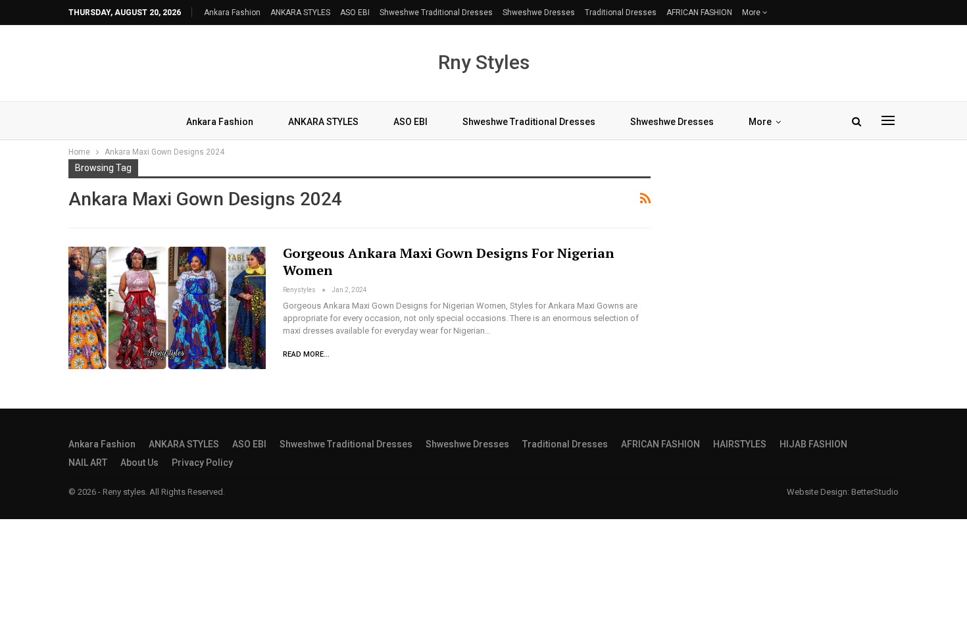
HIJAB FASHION (813, 444)
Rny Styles (484, 62)
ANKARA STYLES (300, 12)
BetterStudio (875, 492)
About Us (139, 462)
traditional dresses (621, 12)
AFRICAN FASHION (699, 12)
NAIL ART (87, 462)
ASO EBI (355, 12)
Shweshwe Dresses (539, 12)
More (752, 12)
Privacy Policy (202, 462)
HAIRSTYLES (739, 444)
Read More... (306, 354)
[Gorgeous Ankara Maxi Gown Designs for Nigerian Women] (167, 308)
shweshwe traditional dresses (436, 12)
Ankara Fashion (232, 12)
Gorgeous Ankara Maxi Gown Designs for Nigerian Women (448, 261)
